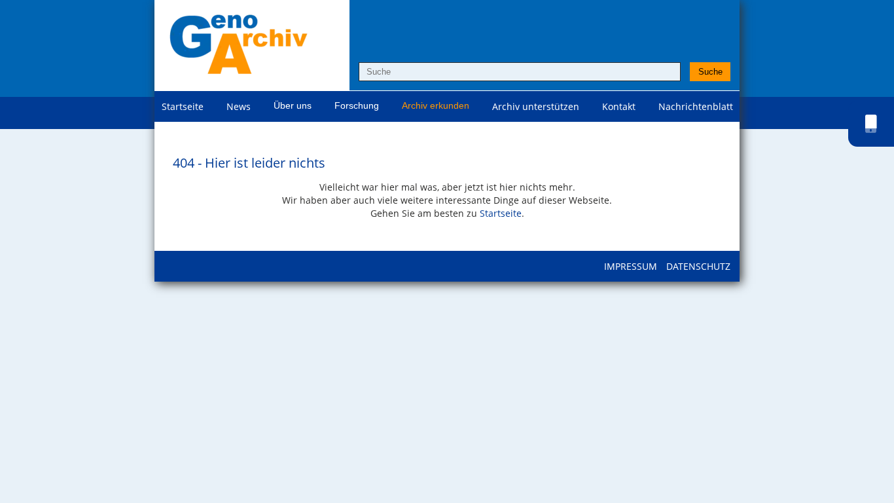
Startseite (183, 106)
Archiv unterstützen (535, 106)
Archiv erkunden (435, 105)
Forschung (356, 105)
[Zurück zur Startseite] (238, 45)
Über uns (293, 105)
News (238, 106)
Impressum (630, 266)
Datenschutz (698, 266)
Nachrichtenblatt (695, 106)
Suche (710, 72)
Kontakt (618, 106)
